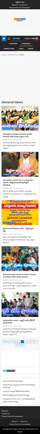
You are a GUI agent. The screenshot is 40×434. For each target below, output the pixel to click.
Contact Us (23, 5)
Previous (6, 341)
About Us (15, 5)
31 (17, 345)
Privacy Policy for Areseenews (19, 7)
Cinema (30, 49)
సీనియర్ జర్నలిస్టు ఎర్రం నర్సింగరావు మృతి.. (16, 395)
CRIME (21, 49)
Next (22, 345)
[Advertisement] (20, 78)
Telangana (13, 44)
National (16, 39)
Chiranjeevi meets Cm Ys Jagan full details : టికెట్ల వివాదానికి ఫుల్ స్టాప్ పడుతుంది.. (18, 182)
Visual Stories (30, 39)
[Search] (33, 38)
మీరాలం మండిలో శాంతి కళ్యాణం (13, 381)
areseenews (18, 139)
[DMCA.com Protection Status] (9, 370)
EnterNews (29, 429)
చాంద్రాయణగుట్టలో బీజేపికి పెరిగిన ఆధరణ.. (16, 391)
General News (9, 49)
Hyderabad (26, 44)
